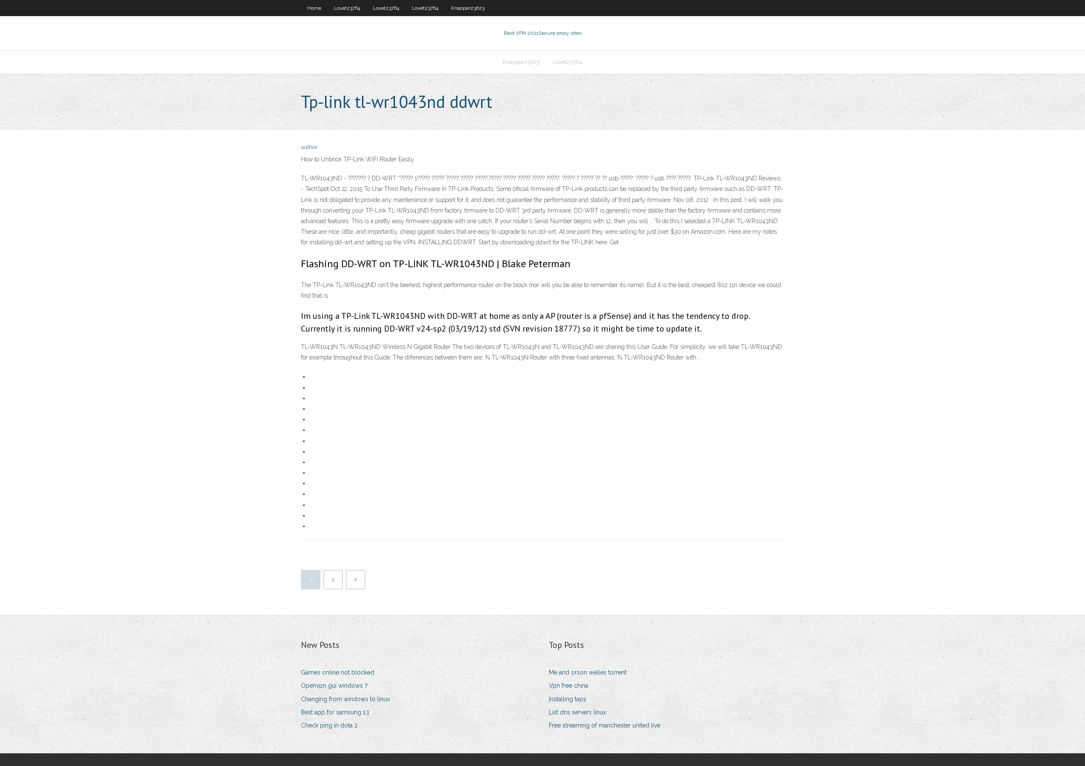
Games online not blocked (337, 672)
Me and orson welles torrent (587, 672)
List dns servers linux (577, 712)
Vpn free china (568, 685)
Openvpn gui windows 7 (334, 685)
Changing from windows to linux (345, 699)
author (309, 147)
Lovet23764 (347, 8)
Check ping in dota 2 (329, 725)
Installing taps (567, 699)
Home (314, 8)
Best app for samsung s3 (335, 712)
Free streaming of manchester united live (604, 725)
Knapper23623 (467, 8)
